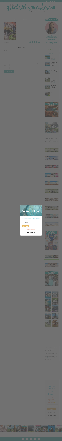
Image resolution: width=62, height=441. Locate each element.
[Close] (40, 207)
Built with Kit (31, 233)
